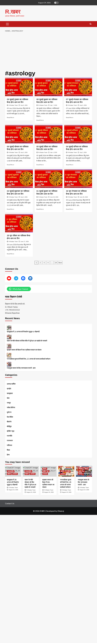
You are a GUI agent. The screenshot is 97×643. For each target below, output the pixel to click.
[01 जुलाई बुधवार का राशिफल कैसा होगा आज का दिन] (48, 178)
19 (56, 263)
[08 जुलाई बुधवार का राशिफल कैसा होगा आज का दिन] (48, 87)
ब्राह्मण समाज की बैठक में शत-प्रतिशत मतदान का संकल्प (24, 350)
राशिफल (9, 93)
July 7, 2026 (53, 105)
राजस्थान (10, 440)
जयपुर (9, 403)
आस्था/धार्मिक (11, 384)
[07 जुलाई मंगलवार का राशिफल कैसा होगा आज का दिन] (78, 87)
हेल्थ (8, 455)
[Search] (90, 24)
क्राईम (9, 388)
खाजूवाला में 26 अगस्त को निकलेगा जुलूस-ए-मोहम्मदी (23, 331)
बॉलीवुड (9, 426)
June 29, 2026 (84, 197)
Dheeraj (60, 511)
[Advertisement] (48, 51)
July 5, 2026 (23, 152)
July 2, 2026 (23, 197)
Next (60, 263)
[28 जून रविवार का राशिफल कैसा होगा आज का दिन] (19, 223)
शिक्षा (8, 450)
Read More (10, 117)
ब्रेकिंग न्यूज (10, 431)
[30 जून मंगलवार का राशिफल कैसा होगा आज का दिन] (78, 178)
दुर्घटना (9, 412)
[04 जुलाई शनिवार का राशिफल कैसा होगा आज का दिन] (78, 134)
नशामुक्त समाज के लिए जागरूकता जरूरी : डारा (21, 368)
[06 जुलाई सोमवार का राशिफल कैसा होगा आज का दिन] (19, 134)
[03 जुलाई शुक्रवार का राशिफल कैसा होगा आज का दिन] (19, 178)
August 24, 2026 (66, 492)
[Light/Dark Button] (56, 3)
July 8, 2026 (23, 105)
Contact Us (9, 503)
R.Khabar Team (13, 105)
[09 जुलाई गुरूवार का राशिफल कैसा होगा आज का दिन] (19, 87)
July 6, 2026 (83, 105)
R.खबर (12, 11)
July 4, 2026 (53, 152)
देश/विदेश (10, 417)
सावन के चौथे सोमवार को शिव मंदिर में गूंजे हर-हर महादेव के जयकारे (27, 341)
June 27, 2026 (24, 241)
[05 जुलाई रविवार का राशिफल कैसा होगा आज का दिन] (48, 134)
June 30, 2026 (54, 197)
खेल (8, 398)
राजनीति (9, 436)
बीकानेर (9, 421)
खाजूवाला (10, 393)
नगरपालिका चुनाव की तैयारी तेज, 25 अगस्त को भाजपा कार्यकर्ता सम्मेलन (28, 359)
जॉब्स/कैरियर (11, 407)
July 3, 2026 (83, 152)
